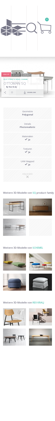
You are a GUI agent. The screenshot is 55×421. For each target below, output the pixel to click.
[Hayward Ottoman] (14, 282)
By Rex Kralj (11, 87)
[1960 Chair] (14, 317)
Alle (5, 79)
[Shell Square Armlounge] (40, 317)
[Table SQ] (14, 207)
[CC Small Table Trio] (14, 337)
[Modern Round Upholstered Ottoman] (40, 262)
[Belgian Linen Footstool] (40, 282)
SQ (34, 192)
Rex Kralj (38, 302)
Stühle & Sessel (14, 79)
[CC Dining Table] (40, 337)
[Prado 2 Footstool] (14, 262)
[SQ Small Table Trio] (14, 227)
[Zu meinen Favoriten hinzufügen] (12, 92)
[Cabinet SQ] (40, 207)
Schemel (25, 79)
